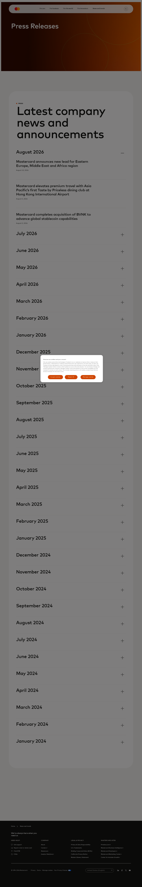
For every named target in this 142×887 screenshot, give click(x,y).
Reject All (71, 377)
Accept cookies (55, 377)
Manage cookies (88, 377)
